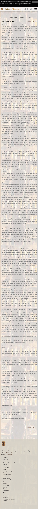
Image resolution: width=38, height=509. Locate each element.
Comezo (5, 457)
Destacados (6, 485)
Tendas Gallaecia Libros (9, 461)
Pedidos (5, 489)
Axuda (4, 492)
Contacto (5, 469)
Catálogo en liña (7, 480)
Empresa (5, 459)
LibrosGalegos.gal (7, 474)
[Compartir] (25, 9)
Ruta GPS (6, 467)
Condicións (6, 490)
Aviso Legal (6, 497)
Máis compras (31, 21)
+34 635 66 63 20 (8, 454)
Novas (4, 472)
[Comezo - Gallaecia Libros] (2, 9)
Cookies (5, 500)
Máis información (15, 5)
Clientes (5, 487)
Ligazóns (5, 495)
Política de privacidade (9, 499)
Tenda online (6, 478)
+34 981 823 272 (7, 452)
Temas (5, 483)
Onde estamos (7, 466)
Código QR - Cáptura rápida (10, 471)
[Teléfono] (28, 9)
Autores (5, 481)
